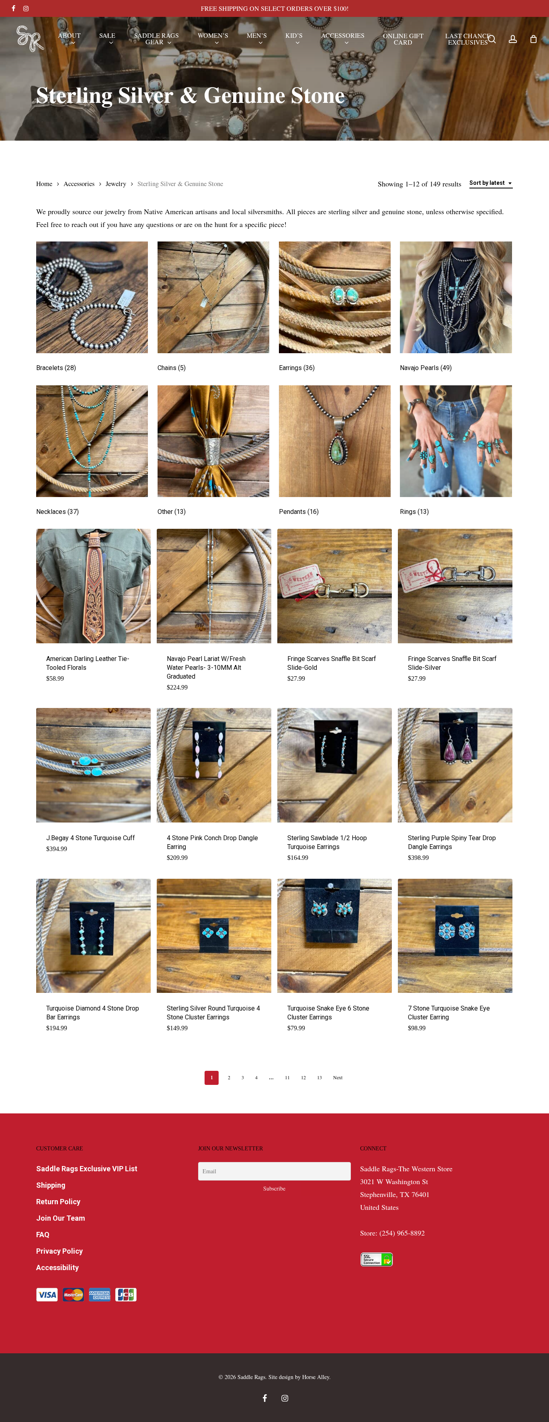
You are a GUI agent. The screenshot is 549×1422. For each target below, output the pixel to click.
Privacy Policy (59, 1251)
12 (303, 1077)
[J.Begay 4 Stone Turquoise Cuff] (93, 765)
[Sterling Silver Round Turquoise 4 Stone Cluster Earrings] (214, 936)
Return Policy (58, 1201)
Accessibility (57, 1267)
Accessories (79, 183)
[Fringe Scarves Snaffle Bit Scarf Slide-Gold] (334, 586)
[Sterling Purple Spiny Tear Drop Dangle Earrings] (455, 765)
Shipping (51, 1185)
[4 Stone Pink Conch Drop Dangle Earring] (214, 765)
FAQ (42, 1234)
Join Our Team (60, 1218)
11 (287, 1077)
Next (337, 1077)
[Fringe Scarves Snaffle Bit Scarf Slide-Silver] (455, 586)
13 (319, 1077)
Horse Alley (315, 1377)
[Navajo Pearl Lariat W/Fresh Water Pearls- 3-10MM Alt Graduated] (214, 586)
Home (44, 183)
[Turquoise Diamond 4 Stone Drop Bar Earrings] (93, 936)
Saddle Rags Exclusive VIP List (86, 1168)
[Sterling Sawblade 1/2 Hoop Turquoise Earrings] (334, 765)
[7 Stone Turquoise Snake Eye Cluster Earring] (455, 936)
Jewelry (116, 183)
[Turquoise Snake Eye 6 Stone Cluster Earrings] (334, 936)
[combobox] (491, 183)
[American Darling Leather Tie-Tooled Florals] (93, 586)
